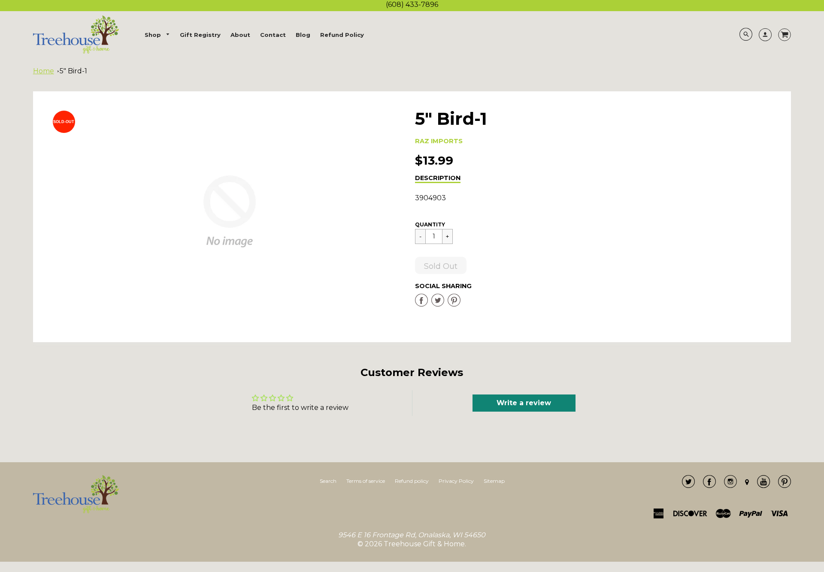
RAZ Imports (439, 141)
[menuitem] (157, 35)
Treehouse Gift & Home (424, 544)
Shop (154, 34)
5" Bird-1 (73, 71)
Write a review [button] (524, 403)
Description (437, 178)
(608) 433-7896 (412, 4)
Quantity (430, 224)
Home (43, 71)
